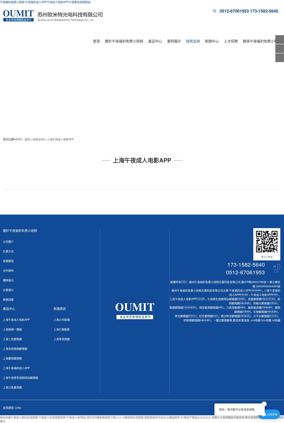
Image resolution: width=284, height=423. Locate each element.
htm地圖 (266, 320)
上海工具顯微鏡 (12, 339)
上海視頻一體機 (12, 329)
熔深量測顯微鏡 (208, 307)
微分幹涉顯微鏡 (230, 316)
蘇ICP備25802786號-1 (255, 282)
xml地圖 (255, 320)
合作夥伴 (8, 270)
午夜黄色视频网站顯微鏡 (222, 299)
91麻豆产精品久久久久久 (196, 417)
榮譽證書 (8, 299)
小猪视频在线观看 (133, 417)
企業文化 (8, 251)
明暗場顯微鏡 (192, 320)
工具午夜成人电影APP (183, 299)
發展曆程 (8, 261)
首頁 (96, 40)
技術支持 (193, 40)
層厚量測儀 (254, 307)
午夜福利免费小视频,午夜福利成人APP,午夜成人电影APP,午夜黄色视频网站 (45, 2)
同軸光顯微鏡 (261, 303)
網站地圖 (5, 417)
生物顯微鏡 (260, 312)
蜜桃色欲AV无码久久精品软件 (162, 417)
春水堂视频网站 (254, 417)
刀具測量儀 (233, 307)
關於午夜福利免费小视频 (124, 40)
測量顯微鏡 (254, 299)
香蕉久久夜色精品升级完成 (228, 417)
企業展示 (8, 290)
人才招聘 (231, 40)
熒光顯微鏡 (181, 316)
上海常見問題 (62, 339)
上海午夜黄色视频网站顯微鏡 (20, 378)
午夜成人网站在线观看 (24, 417)
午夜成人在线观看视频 (52, 417)
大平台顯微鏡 (261, 316)
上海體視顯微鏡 (12, 358)
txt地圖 (276, 320)
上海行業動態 (62, 329)
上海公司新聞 (62, 320)
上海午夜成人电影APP (60, 139)
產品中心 (155, 40)
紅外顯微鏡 (206, 316)
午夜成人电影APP (261, 295)
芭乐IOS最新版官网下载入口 (104, 417)
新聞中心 (212, 40)
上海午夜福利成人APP (16, 368)
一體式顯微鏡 (221, 320)
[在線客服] (279, 48)
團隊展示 (8, 280)
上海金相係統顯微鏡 (15, 349)
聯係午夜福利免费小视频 (262, 40)
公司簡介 (8, 241)
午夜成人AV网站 (76, 417)
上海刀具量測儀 (12, 387)
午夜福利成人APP (240, 290)
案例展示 (174, 40)
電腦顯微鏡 (176, 307)
